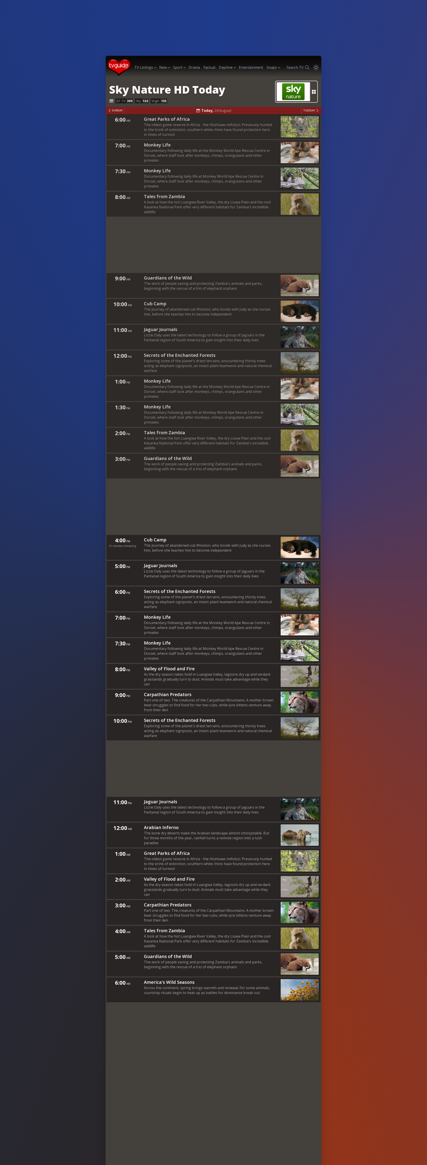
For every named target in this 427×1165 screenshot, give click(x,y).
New (163, 67)
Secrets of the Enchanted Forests (180, 355)
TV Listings (143, 67)
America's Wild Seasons (169, 982)
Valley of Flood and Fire (169, 669)
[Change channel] (296, 92)
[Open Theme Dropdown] (316, 67)
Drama (194, 67)
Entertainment (251, 67)
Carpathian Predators (167, 694)
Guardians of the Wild (168, 278)
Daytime (226, 67)
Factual (209, 67)
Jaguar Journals (160, 329)
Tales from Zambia (164, 196)
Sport (177, 67)
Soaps (272, 67)
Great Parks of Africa (167, 119)
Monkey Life (157, 145)
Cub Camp (155, 304)
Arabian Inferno (161, 827)
